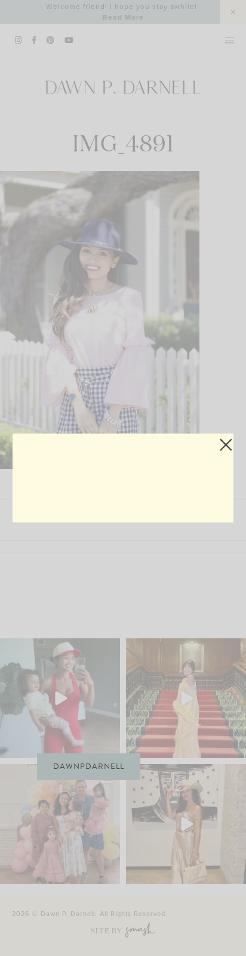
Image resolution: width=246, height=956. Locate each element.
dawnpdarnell (88, 766)
